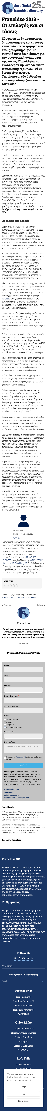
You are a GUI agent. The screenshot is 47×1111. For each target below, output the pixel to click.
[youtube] (28, 959)
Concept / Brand (10, 732)
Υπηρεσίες (10, 725)
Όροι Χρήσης (24, 1050)
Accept (23, 1087)
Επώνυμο (8, 686)
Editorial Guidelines (23, 1045)
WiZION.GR (23, 1014)
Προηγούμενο (8, 605)
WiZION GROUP (36, 560)
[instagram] (23, 959)
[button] (44, 8)
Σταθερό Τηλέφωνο (11, 706)
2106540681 (8, 792)
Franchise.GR (8, 563)
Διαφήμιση (23, 1041)
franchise (5, 298)
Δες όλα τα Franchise (11, 840)
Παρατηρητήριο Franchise (23, 1033)
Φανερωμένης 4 (23, 1064)
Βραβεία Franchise (23, 1037)
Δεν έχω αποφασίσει (14, 727)
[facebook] (19, 959)
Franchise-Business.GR (24, 1001)
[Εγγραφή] (42, 981)
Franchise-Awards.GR (23, 1010)
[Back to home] (22, 8)
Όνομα (7, 675)
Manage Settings (23, 1101)
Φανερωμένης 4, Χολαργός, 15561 (16, 797)
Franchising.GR (21, 563)
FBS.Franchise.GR (23, 1005)
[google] (15, 959)
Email (7, 665)
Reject (23, 1094)
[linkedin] (32, 959)
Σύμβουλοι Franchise (23, 1028)
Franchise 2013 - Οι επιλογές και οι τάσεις (22, 25)
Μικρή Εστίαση (12, 719)
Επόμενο (40, 605)
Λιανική (9, 722)
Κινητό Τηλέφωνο (11, 696)
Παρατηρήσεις (9, 742)
